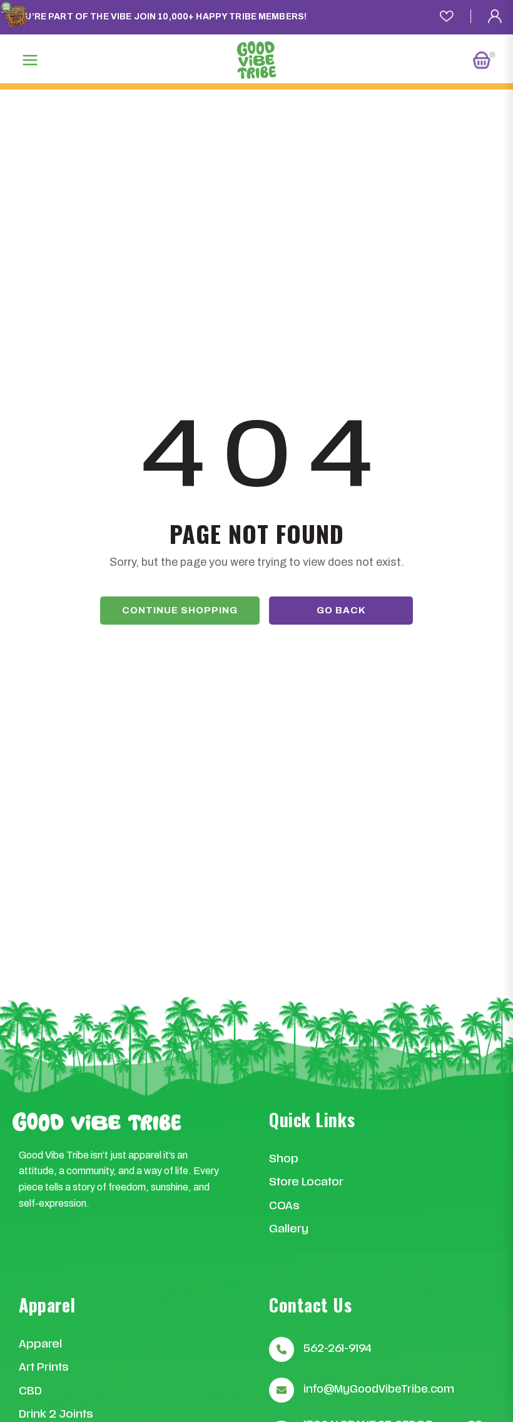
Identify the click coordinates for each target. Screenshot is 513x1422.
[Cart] (483, 60)
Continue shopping (180, 610)
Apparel (40, 1344)
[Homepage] (256, 60)
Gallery (288, 1229)
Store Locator (306, 1182)
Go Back (341, 610)
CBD (30, 1391)
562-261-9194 (337, 1349)
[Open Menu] (30, 60)
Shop (283, 1159)
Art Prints (44, 1368)
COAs (284, 1206)
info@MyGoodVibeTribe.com (378, 1390)
